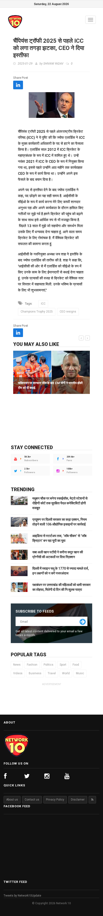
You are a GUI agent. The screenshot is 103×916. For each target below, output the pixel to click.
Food (76, 664)
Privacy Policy (55, 799)
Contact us (32, 799)
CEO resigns (68, 311)
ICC (43, 303)
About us (12, 799)
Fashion (32, 664)
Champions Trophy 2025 (37, 311)
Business (35, 673)
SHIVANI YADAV (53, 63)
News (17, 664)
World (66, 673)
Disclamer (78, 799)
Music (80, 673)
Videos (18, 673)
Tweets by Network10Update (22, 895)
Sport (63, 664)
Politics (48, 664)
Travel (52, 673)
